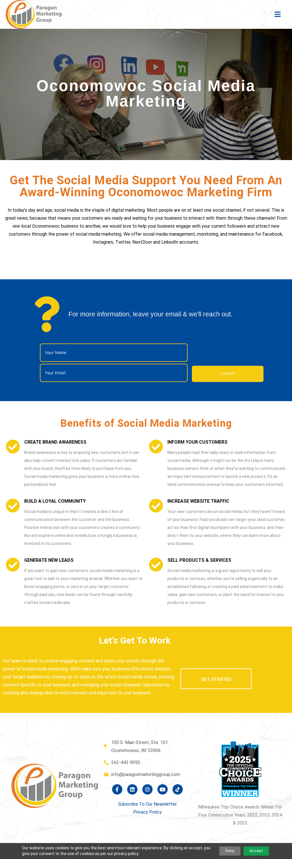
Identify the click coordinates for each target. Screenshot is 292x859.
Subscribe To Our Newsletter (147, 804)
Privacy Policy (147, 812)
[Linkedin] (132, 789)
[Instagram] (147, 789)
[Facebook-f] (117, 789)
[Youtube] (162, 789)
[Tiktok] (178, 789)
